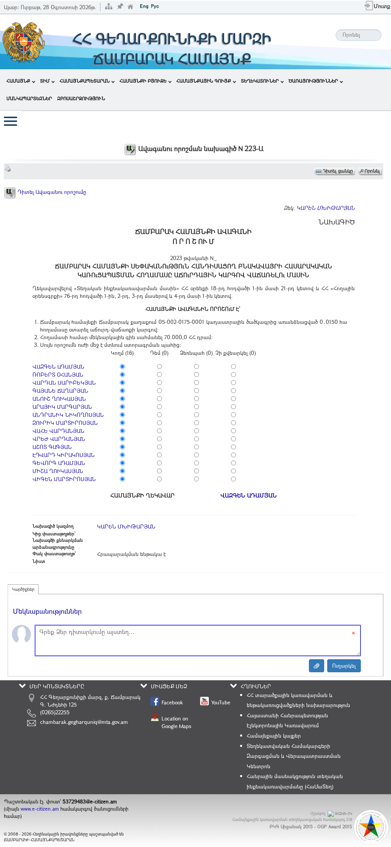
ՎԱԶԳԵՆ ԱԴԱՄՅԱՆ (58, 366)
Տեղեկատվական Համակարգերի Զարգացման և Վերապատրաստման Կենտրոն (294, 756)
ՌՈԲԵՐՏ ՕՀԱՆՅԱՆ (57, 374)
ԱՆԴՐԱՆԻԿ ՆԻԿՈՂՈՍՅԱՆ (68, 414)
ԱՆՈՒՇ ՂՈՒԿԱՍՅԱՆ (59, 398)
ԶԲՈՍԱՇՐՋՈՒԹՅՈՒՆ (81, 98)
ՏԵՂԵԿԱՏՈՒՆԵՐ (260, 81)
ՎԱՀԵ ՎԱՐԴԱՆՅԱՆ (58, 430)
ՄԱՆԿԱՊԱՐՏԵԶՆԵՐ (29, 98)
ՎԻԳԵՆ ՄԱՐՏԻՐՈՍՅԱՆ (64, 479)
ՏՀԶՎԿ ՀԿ (343, 813)
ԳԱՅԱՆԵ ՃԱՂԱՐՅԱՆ (60, 390)
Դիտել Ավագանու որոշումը (51, 191)
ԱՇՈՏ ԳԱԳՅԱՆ (52, 446)
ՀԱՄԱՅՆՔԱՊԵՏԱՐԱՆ (85, 81)
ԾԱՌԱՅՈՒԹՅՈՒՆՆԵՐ (313, 81)
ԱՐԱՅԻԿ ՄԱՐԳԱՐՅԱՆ (62, 406)
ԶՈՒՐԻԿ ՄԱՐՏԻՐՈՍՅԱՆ (65, 422)
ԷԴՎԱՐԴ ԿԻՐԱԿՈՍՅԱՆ (63, 454)
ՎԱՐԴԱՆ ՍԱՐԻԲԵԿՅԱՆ (64, 382)
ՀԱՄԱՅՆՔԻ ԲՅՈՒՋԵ (143, 81)
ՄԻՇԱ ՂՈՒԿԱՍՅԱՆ (57, 471)
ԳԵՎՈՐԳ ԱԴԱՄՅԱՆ (58, 463)
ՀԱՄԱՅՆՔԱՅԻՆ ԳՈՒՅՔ (203, 81)
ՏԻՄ (45, 81)
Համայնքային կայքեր (274, 735)
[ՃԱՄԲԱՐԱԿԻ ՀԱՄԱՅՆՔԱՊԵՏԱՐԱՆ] (23, 41)
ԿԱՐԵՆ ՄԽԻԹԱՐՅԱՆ (325, 207)
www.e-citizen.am (40, 808)
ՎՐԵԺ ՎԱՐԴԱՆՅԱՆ (58, 438)
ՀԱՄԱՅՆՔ (18, 81)
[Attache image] (316, 665)
